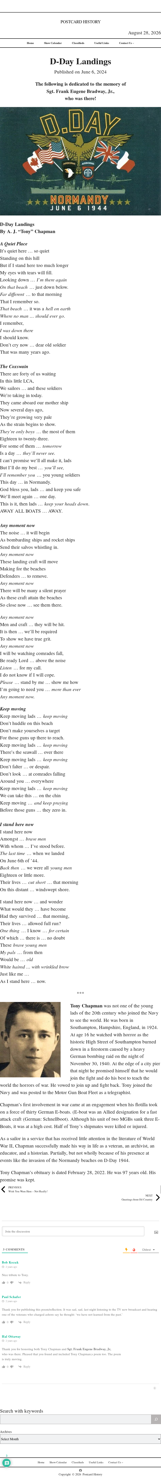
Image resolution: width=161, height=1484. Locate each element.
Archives (6, 1431)
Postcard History (81, 21)
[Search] (156, 1419)
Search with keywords (21, 1411)
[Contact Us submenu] (133, 43)
